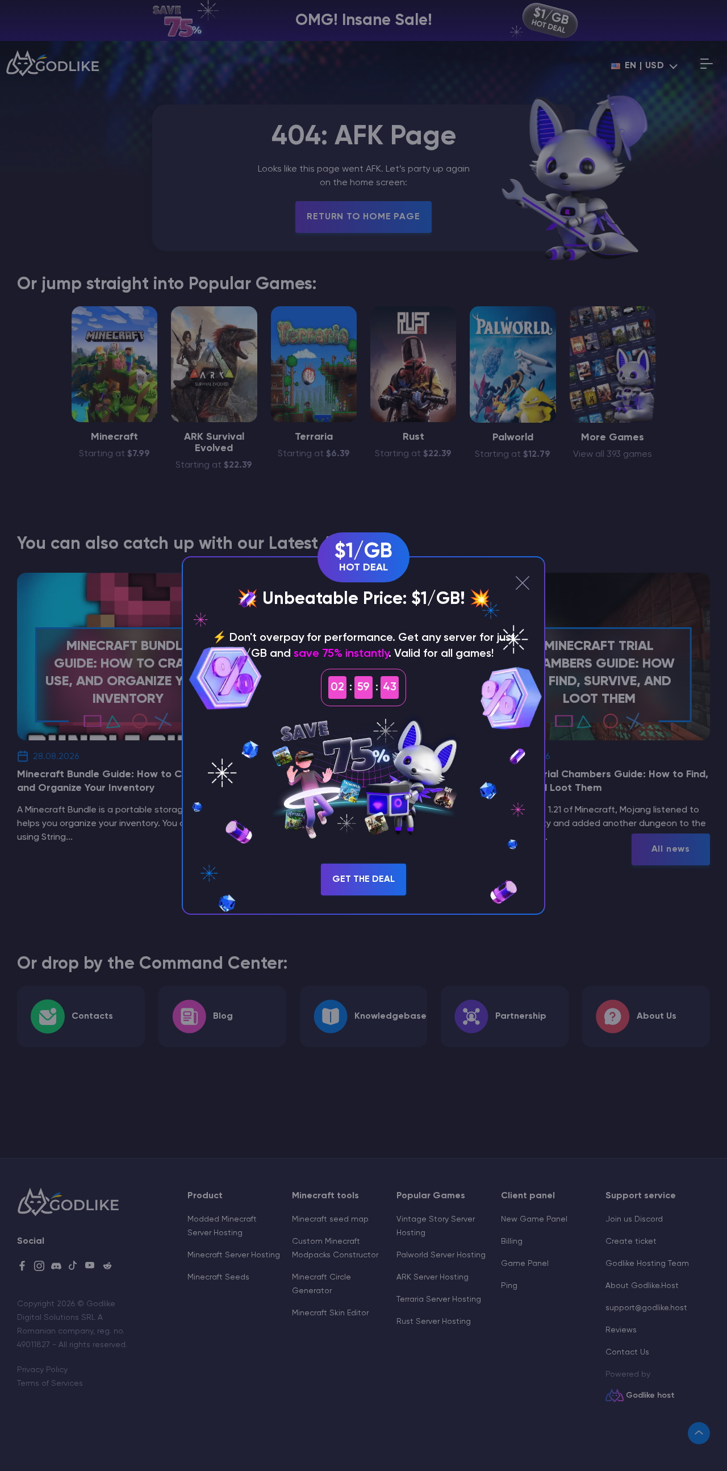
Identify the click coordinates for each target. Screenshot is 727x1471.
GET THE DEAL (363, 879)
